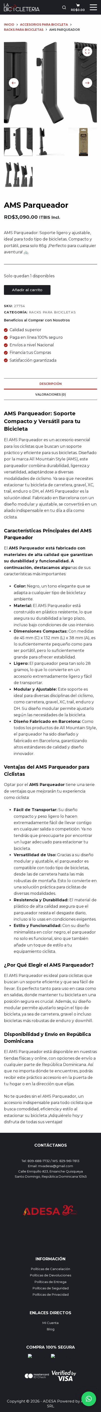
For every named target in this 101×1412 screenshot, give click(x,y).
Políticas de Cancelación (50, 1269)
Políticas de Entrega (50, 1282)
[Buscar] (64, 7)
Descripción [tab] (50, 384)
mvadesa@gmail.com (55, 1166)
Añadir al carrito (27, 290)
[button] (88, 1399)
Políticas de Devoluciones (50, 1275)
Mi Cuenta (50, 1323)
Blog (50, 1329)
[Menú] (93, 7)
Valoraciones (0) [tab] (50, 394)
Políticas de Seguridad (51, 1288)
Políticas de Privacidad (51, 1294)
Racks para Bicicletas (52, 312)
